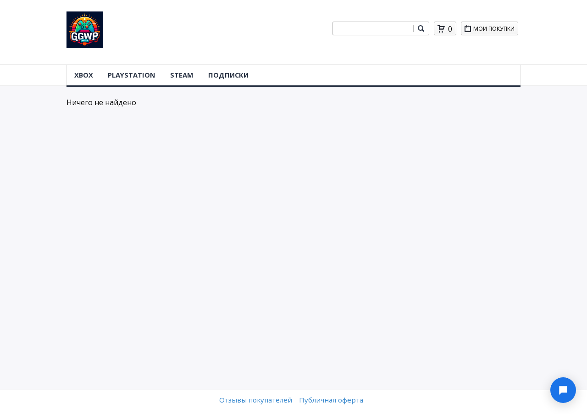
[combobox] (372, 28)
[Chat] (563, 390)
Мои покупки (494, 29)
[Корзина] (441, 29)
